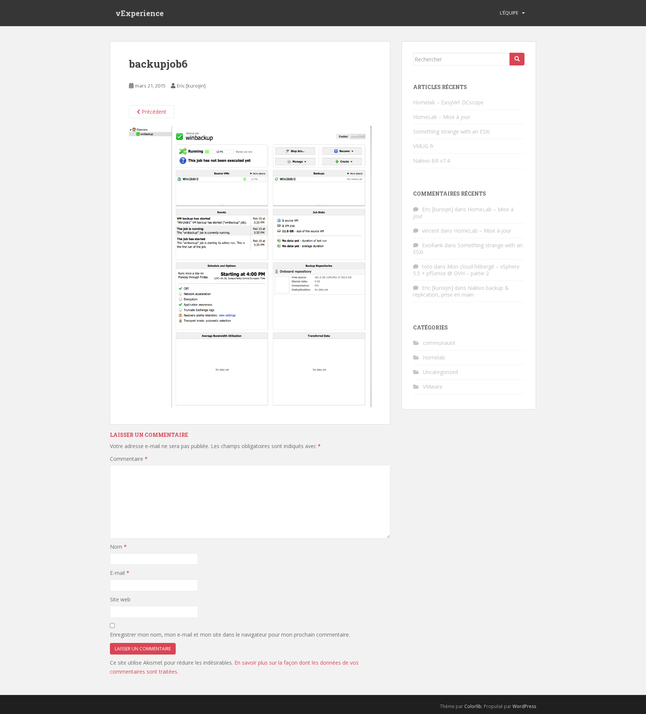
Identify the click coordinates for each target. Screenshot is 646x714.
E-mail (119, 572)
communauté (439, 342)
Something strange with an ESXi (451, 131)
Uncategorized (440, 372)
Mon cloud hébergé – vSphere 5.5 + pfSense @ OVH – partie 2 (466, 270)
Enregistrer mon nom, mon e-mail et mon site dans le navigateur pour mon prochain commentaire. (230, 634)
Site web (120, 599)
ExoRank (432, 245)
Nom (118, 546)
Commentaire (129, 458)
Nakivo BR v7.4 (431, 160)
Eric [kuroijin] (191, 85)
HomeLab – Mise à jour (441, 116)
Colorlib (473, 706)
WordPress (524, 706)
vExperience (140, 13)
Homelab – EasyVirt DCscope (448, 102)
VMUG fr (423, 146)
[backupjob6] (250, 266)
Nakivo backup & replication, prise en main (461, 291)
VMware (433, 386)
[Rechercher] (517, 59)
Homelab (434, 357)
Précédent (153, 111)
